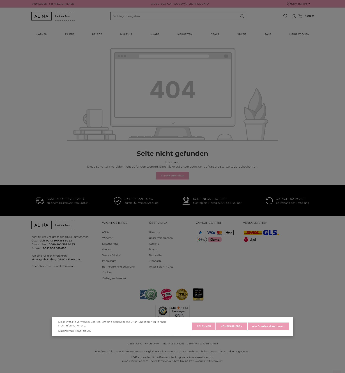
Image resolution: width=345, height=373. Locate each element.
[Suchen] (242, 16)
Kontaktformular (63, 266)
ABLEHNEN (204, 326)
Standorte (155, 261)
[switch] (179, 316)
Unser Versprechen (161, 238)
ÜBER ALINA (158, 222)
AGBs (105, 232)
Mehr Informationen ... (72, 325)
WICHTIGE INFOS (114, 222)
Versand (107, 249)
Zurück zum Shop (172, 175)
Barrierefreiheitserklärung (118, 266)
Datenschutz (110, 243)
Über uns (154, 232)
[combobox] (174, 16)
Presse (153, 249)
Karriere (154, 243)
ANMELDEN (39, 3)
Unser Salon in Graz (161, 266)
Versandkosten (161, 351)
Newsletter (156, 255)
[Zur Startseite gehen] (53, 16)
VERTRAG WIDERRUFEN (202, 343)
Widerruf (107, 238)
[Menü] (187, 306)
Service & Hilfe (111, 255)
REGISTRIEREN (64, 3)
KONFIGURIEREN (231, 326)
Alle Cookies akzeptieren (268, 326)
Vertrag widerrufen (114, 278)
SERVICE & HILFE (173, 343)
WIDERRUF (152, 343)
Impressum (109, 261)
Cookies (107, 272)
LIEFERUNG (134, 343)
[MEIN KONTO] (294, 16)
